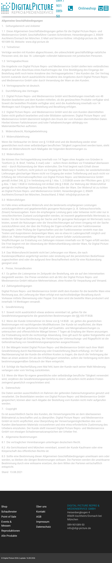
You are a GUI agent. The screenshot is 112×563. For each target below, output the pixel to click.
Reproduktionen (10, 530)
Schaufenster (9, 511)
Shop (4, 506)
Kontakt (40, 511)
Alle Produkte (9, 535)
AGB (38, 516)
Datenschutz (43, 526)
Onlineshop (87, 8)
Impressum (42, 521)
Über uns (41, 506)
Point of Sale (8, 516)
